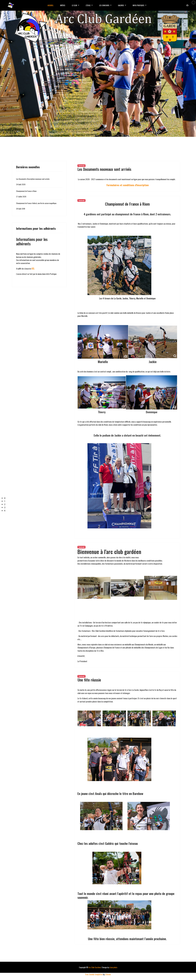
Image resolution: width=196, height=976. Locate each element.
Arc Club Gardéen (94, 967)
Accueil (50, 5)
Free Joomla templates (94, 974)
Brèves (62, 5)
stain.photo (113, 967)
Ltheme (108, 974)
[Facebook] (187, 5)
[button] (100, 498)
